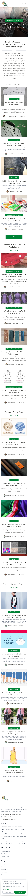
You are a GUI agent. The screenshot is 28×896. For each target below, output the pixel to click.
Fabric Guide (14, 439)
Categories (4, 861)
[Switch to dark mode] (22, 3)
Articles (3, 823)
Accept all (20, 892)
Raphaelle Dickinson (6, 851)
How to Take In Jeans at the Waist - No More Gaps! (13, 834)
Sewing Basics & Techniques (14, 20)
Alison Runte (4, 854)
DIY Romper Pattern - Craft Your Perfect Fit (11, 826)
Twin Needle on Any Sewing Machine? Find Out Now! (14, 843)
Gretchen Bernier (5, 856)
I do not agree (8, 892)
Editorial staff (5, 848)
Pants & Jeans (14, 177)
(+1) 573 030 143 (7, 817)
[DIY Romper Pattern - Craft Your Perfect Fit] (14, 97)
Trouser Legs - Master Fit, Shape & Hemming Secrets (14, 841)
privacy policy (7, 889)
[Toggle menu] (25, 3)
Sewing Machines (5, 866)
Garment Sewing (14, 99)
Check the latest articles (14, 237)
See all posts (14, 250)
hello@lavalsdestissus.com (9, 819)
